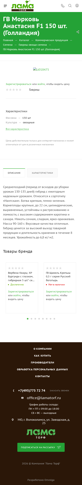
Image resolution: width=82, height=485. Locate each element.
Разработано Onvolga (41, 480)
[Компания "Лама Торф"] (41, 434)
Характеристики (42, 173)
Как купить (42, 355)
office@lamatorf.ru (44, 398)
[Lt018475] (41, 69)
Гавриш (34, 89)
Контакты (42, 376)
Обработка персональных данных (42, 369)
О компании (43, 348)
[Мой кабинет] (77, 6)
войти (41, 84)
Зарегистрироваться (18, 84)
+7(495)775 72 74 (31, 390)
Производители (42, 362)
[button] (28, 318)
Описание (14, 173)
